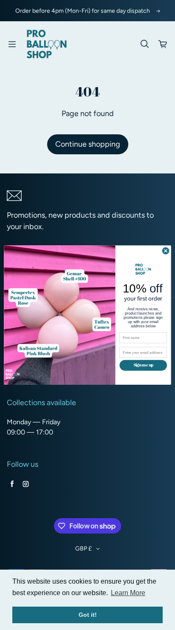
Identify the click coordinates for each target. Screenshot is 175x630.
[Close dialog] (165, 250)
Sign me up (143, 365)
